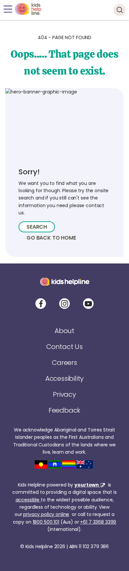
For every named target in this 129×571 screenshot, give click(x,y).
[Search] (120, 10)
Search (36, 227)
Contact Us (64, 346)
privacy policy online (46, 514)
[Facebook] (40, 303)
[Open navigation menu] (7, 9)
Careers (64, 362)
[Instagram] (64, 303)
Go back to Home (51, 238)
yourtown (87, 485)
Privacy (64, 394)
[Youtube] (88, 303)
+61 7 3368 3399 (98, 522)
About (64, 330)
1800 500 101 (46, 522)
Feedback (64, 410)
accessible (28, 499)
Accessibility (64, 378)
